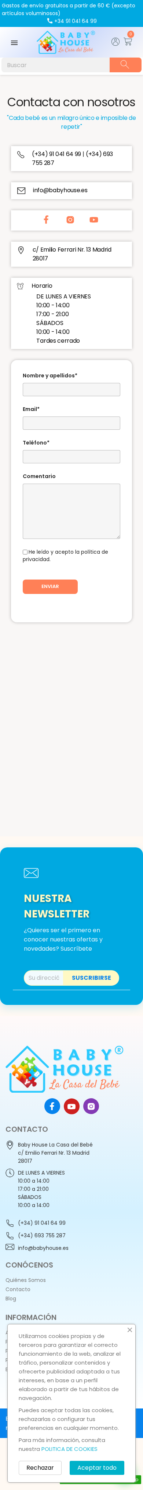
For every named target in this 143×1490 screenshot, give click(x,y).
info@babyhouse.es (60, 190)
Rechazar (40, 1467)
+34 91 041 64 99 (75, 21)
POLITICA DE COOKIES (69, 1449)
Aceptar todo (97, 1467)
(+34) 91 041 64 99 (57, 154)
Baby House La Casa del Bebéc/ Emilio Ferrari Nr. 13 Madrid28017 (55, 1153)
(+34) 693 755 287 (42, 1235)
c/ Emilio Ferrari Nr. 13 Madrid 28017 (72, 254)
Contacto (18, 1289)
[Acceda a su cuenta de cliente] (115, 43)
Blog (11, 1298)
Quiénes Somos (26, 1280)
